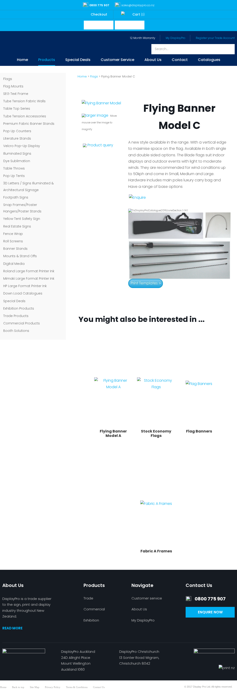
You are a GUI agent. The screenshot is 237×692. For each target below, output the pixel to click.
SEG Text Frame (15, 93)
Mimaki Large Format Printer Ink (28, 278)
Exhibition (91, 620)
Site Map (34, 687)
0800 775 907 (99, 5)
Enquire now (210, 612)
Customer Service (117, 60)
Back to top (18, 687)
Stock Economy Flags (156, 433)
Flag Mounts (13, 86)
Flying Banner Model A (113, 433)
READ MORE (12, 628)
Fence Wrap (13, 233)
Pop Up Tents (14, 175)
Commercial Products (21, 323)
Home (22, 60)
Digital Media (14, 263)
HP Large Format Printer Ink (25, 286)
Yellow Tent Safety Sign (21, 218)
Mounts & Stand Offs (20, 256)
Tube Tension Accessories (24, 116)
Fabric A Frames (156, 551)
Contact (180, 60)
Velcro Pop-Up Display (21, 146)
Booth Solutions (16, 330)
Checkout (99, 14)
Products (46, 60)
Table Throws (14, 168)
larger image (96, 115)
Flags (7, 79)
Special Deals (77, 60)
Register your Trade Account (215, 38)
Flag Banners (199, 431)
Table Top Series (16, 108)
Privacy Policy (52, 687)
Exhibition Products (18, 308)
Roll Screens (13, 241)
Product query (100, 145)
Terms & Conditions (76, 687)
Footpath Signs (15, 197)
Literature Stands (17, 138)
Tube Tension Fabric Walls (24, 101)
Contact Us (99, 687)
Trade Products (15, 316)
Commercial (94, 609)
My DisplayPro (175, 38)
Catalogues (209, 60)
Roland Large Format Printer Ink (28, 271)
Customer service (146, 598)
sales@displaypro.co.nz (137, 5)
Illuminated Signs (17, 153)
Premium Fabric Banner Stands (28, 123)
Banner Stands (15, 248)
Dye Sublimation (16, 161)
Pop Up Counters (17, 131)
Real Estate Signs (17, 226)
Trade (88, 598)
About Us (153, 60)
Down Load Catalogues (22, 293)
